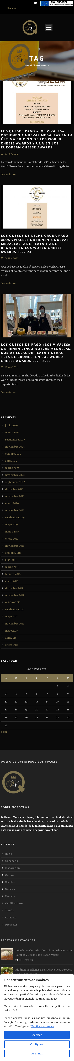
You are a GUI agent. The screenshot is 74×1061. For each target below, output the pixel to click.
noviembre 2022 (15, 475)
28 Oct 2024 (26, 960)
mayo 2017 (11, 616)
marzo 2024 (12, 467)
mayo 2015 (11, 630)
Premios (10, 896)
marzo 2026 (12, 432)
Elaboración (12, 868)
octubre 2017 (12, 602)
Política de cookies (42, 1026)
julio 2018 (10, 559)
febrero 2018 (12, 574)
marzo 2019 (12, 531)
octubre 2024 (13, 453)
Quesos (9, 875)
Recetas (9, 882)
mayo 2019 (11, 524)
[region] (37, 1017)
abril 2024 (11, 460)
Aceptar (37, 1034)
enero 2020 (12, 503)
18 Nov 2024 (11, 153)
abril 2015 (11, 637)
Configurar (37, 1044)
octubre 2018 (13, 552)
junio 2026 (11, 425)
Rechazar (37, 1053)
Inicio (8, 853)
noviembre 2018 (14, 545)
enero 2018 (11, 581)
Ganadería (11, 861)
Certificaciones (14, 903)
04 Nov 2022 (12, 258)
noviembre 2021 (14, 496)
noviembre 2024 (15, 446)
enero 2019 (11, 538)
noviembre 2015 (14, 623)
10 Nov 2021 (11, 367)
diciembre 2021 (14, 489)
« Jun (4, 731)
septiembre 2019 (15, 517)
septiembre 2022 (15, 482)
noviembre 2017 (14, 595)
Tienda (9, 910)
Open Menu (48, 27)
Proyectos (11, 924)
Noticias (10, 889)
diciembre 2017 (14, 588)
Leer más (6, 174)
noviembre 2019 (14, 510)
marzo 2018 (12, 567)
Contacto (10, 917)
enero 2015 (11, 644)
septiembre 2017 (14, 609)
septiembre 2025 (15, 439)
